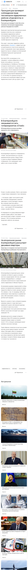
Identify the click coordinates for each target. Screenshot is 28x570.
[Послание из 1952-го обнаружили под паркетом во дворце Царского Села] (14, 417)
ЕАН (10, 8)
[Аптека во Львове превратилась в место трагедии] (14, 548)
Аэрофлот (12, 45)
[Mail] (4, 1)
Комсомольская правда (14, 118)
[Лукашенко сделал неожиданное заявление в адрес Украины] (14, 461)
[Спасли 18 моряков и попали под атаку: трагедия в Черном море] (14, 439)
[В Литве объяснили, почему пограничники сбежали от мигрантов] (14, 395)
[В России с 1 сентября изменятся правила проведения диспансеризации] (14, 505)
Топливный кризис (22, 4)
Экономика (15, 8)
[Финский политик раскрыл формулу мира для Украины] (14, 483)
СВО (14, 4)
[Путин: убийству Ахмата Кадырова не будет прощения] (14, 527)
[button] (14, 141)
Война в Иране (6, 4)
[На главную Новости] (8, 1)
